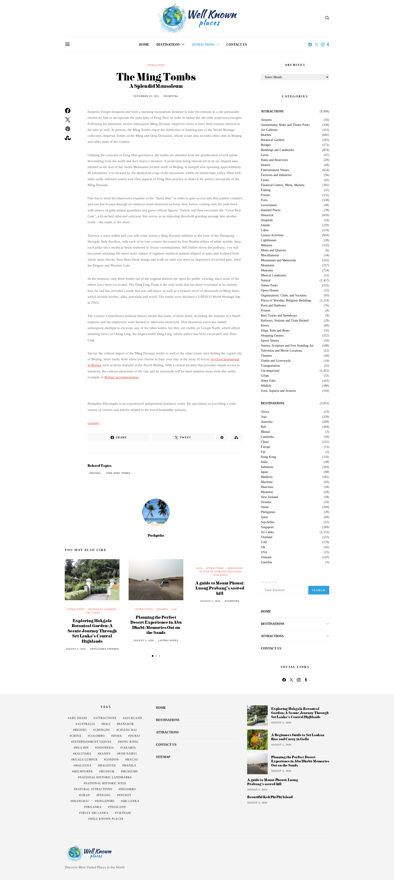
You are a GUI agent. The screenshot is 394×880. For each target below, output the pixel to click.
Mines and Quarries (273, 250)
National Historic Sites (105, 783)
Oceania (266, 502)
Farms (265, 180)
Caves (264, 155)
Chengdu (102, 730)
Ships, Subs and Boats (275, 330)
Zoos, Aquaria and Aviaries (278, 390)
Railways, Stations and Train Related (284, 320)
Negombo (128, 789)
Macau (132, 759)
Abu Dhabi (78, 718)
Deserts (162, 609)
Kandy (105, 753)
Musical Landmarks (273, 275)
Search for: (269, 582)
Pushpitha (171, 96)
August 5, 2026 (76, 649)
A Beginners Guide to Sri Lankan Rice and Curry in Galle (297, 737)
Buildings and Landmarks (277, 150)
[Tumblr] (328, 44)
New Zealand (269, 497)
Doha (117, 735)
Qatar (264, 517)
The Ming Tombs (119, 473)
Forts (264, 200)
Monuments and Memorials (278, 260)
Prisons (265, 310)
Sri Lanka (93, 612)
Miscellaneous (270, 255)
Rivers (265, 325)
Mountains (235, 568)
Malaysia (266, 245)
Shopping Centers (272, 335)
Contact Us (236, 44)
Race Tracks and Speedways (279, 315)
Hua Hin (82, 747)
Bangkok (126, 724)
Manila (130, 765)
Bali (263, 426)
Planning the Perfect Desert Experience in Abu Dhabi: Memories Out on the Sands (155, 624)
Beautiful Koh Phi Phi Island (270, 797)
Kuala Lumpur (85, 759)
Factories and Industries (276, 175)
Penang (104, 795)
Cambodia (267, 437)
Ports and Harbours (273, 305)
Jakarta (129, 747)
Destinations (168, 44)
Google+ (94, 423)
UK (263, 547)
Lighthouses (268, 240)
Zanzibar (266, 562)
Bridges (266, 145)
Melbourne (83, 771)
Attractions (203, 44)
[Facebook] (310, 44)
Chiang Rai (127, 730)
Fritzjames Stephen (104, 649)
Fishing (265, 190)
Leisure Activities (272, 235)
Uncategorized (270, 370)
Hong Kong (268, 457)
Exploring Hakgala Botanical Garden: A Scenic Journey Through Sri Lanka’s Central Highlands (92, 631)
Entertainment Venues (275, 170)
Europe (265, 447)
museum (107, 771)
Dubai (135, 735)
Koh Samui (128, 753)
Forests (265, 195)
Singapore (267, 527)
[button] (152, 656)
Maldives (266, 477)
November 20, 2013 (146, 96)
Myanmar (267, 492)
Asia (199, 568)
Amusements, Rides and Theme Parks (285, 125)
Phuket (125, 795)
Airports (266, 120)
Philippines (268, 512)
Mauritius (267, 487)
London (112, 759)
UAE (174, 609)
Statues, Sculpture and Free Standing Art (287, 345)
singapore (105, 801)
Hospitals (267, 220)
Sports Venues (270, 340)
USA (264, 552)
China (264, 442)
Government (269, 205)
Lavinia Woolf (168, 640)
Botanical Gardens (102, 609)
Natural (265, 280)
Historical (267, 215)
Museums (267, 270)
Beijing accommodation (121, 377)
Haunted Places (270, 210)
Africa (265, 411)
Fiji (263, 452)
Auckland (133, 718)
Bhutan (265, 432)
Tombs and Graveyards (275, 360)
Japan (264, 472)
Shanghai (80, 801)
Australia (266, 421)
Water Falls (268, 380)
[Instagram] (322, 44)
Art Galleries (269, 130)
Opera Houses (270, 290)
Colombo (97, 735)
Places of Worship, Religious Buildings (286, 300)
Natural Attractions (93, 789)
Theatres (266, 355)
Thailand (266, 537)
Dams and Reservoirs (274, 160)
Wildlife (266, 385)
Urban (265, 375)
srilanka (94, 807)
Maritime (267, 482)
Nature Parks (269, 285)
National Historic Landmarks (106, 777)
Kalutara (83, 753)
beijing (96, 473)
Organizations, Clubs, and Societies (283, 295)
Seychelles (267, 522)
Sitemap (163, 757)
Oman (265, 507)
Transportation (270, 365)
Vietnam (266, 557)
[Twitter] (316, 44)
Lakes (264, 230)
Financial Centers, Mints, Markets (282, 185)
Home (144, 44)
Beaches (266, 135)
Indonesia (267, 467)
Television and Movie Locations (281, 350)
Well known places (106, 818)
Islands (265, 225)
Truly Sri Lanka (95, 813)
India (264, 462)
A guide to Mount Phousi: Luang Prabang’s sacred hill (219, 588)
